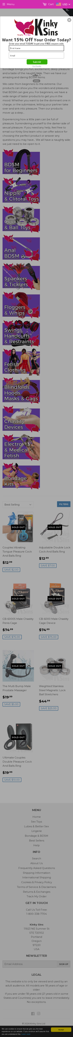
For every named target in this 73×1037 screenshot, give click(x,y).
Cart (51, 4)
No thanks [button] (36, 66)
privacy (36, 81)
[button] (69, 20)
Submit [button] (37, 61)
